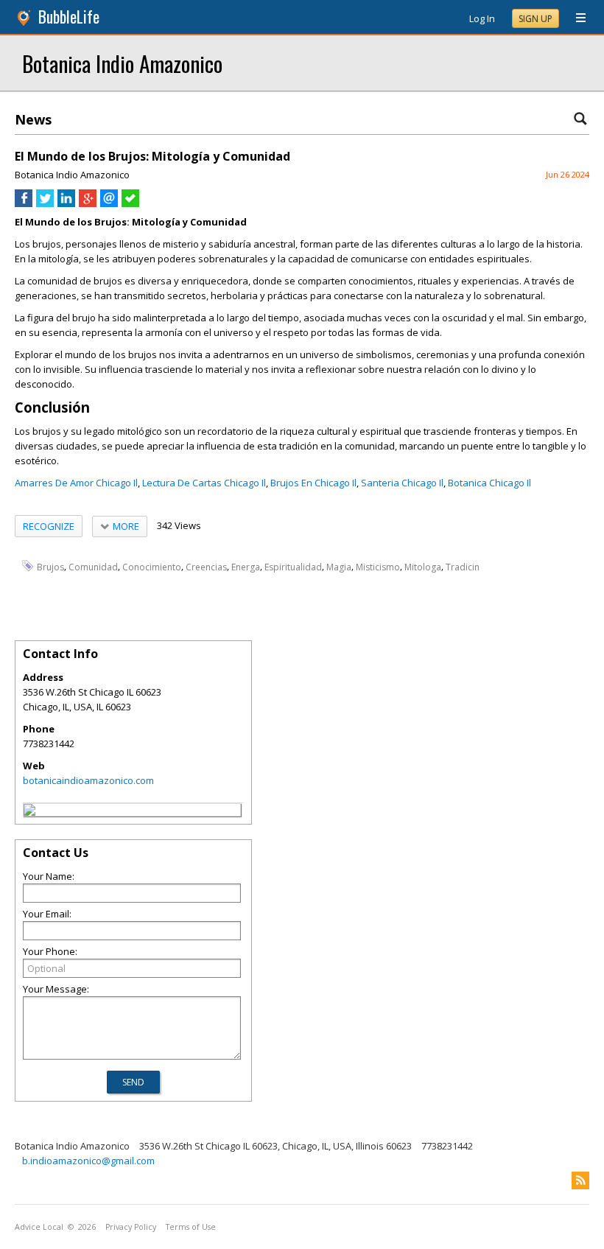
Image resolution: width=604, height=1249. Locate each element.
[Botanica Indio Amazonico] (29, 812)
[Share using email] (109, 203)
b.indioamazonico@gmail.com (88, 1160)
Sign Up (535, 19)
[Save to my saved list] (130, 203)
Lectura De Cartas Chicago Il (204, 482)
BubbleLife (68, 16)
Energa (245, 566)
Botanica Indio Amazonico (122, 63)
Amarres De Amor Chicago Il (76, 482)
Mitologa (422, 566)
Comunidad (93, 566)
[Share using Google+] (87, 203)
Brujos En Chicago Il (313, 482)
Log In (482, 18)
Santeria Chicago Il (402, 482)
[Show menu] (575, 18)
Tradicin (463, 566)
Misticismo (378, 566)
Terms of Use (191, 1227)
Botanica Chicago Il (489, 482)
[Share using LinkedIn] (66, 203)
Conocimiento (151, 566)
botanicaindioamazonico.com (88, 780)
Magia (338, 566)
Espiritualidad (293, 566)
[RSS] (580, 1180)
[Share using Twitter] (45, 203)
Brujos (50, 566)
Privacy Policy (130, 1227)
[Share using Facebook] (23, 203)
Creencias (206, 566)
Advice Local (39, 1227)
